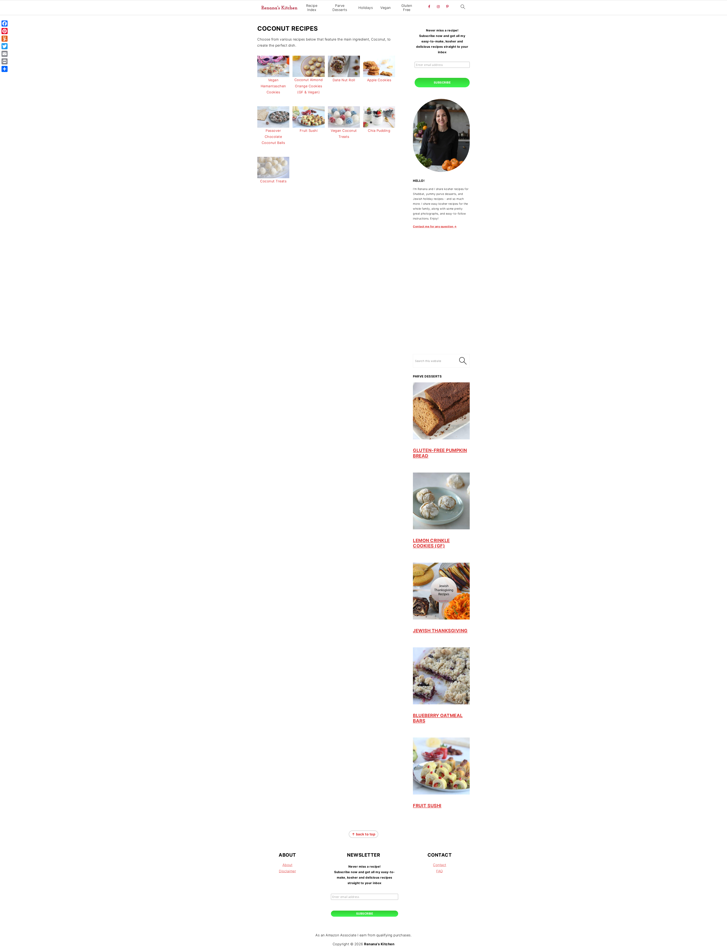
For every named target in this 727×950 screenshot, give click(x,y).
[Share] (4, 69)
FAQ (439, 871)
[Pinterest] (4, 31)
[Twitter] (4, 46)
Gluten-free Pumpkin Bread (440, 453)
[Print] (4, 61)
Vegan (385, 8)
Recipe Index (311, 8)
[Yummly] (4, 38)
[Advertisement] (441, 289)
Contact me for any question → (435, 226)
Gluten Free (406, 8)
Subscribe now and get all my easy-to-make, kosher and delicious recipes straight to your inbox (442, 41)
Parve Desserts (339, 8)
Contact (439, 865)
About (287, 865)
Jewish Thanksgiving (440, 630)
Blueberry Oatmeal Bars (438, 718)
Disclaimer (287, 871)
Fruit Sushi (427, 805)
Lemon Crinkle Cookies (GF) (431, 543)
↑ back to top (363, 834)
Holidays (365, 8)
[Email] (4, 54)
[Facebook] (4, 23)
